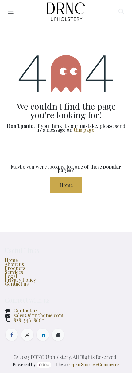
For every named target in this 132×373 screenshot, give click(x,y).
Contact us (17, 283)
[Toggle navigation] (11, 12)
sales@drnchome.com (38, 315)
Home (66, 185)
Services (14, 272)
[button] (121, 12)
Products (15, 268)
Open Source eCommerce (94, 364)
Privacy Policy (20, 279)
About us (14, 264)
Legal (11, 276)
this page (84, 130)
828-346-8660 (29, 320)
